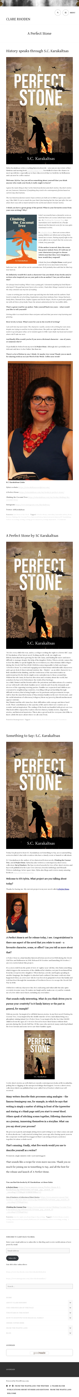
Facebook (7, 1386)
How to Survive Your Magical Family (25, 1318)
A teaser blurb (57, 1386)
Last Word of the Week (21, 514)
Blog (8, 1333)
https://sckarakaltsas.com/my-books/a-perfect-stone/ (41, 492)
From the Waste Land (16, 1328)
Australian (51, 514)
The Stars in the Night (17, 1313)
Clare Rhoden (18, 19)
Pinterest (13, 1386)
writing (22, 519)
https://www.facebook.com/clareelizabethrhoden (26, 1272)
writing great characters (33, 519)
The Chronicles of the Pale (20, 1308)
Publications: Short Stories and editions (28, 1390)
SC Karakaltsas (65, 517)
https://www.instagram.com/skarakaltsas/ (32, 505)
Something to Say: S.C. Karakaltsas (33, 736)
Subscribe (12, 1258)
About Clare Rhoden (16, 1303)
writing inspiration (49, 519)
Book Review (46, 720)
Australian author (61, 514)
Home (9, 1297)
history (57, 517)
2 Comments (61, 519)
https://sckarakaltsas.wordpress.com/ (34, 487)
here (34, 170)
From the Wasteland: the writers (32, 1386)
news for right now (19, 1217)
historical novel (48, 517)
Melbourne (33, 1219)
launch (26, 1219)
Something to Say (33, 1217)
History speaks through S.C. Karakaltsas (37, 51)
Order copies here (15, 1323)
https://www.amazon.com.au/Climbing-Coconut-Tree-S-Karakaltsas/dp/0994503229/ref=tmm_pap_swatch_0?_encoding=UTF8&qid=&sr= (39, 1209)
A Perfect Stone (46, 232)
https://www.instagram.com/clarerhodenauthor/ (26, 1278)
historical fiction (37, 517)
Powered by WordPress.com (17, 1381)
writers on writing (12, 519)
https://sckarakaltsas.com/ (23, 872)
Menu (72, 13)
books (53, 720)
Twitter (10, 1386)
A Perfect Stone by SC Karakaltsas (32, 536)
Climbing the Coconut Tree (54, 220)
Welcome (11, 1393)
